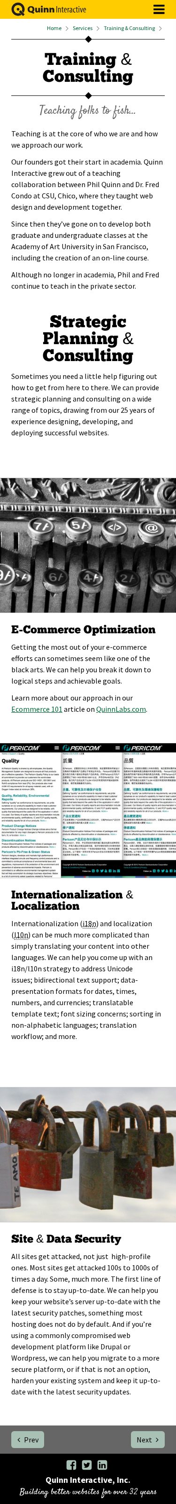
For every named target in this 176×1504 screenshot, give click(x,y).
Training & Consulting (129, 28)
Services (82, 28)
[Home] (43, 13)
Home (54, 28)
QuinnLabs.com (121, 709)
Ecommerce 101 (36, 709)
